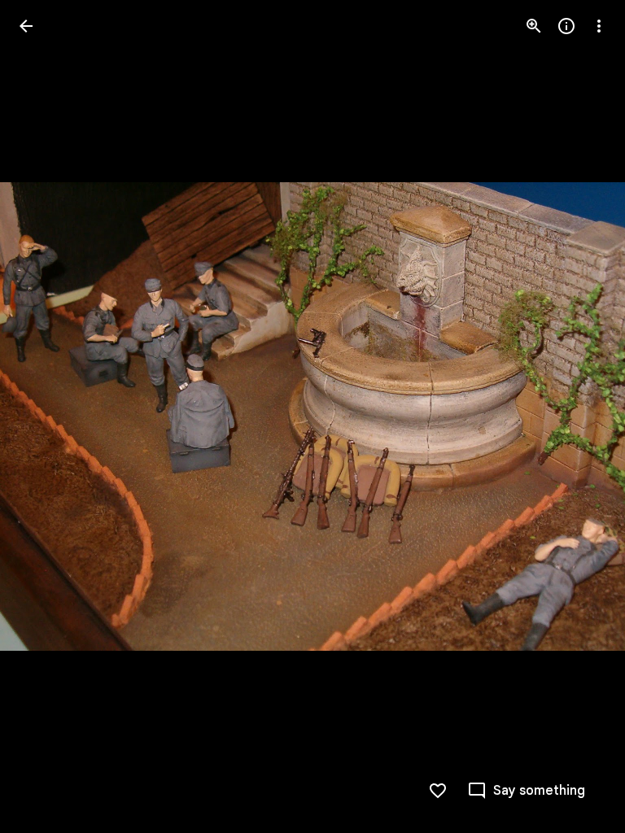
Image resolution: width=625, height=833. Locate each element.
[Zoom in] (534, 26)
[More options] (599, 26)
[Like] (438, 790)
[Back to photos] (26, 26)
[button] (45, 416)
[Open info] (566, 26)
